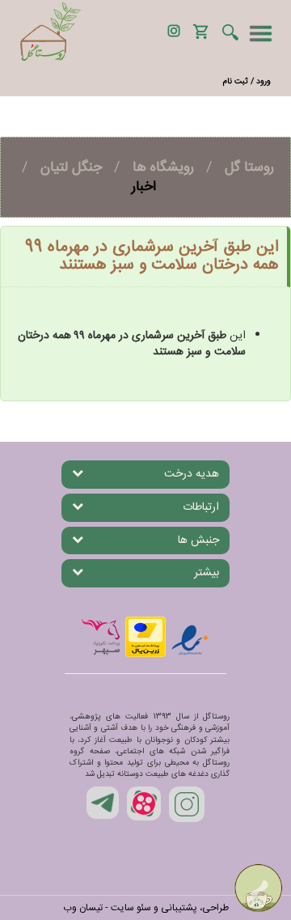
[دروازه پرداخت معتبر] (145, 637)
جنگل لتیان (71, 167)
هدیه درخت (191, 474)
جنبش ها (198, 540)
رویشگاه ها (163, 167)
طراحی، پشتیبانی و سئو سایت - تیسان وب (146, 908)
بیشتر (206, 573)
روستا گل (249, 167)
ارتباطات (201, 507)
